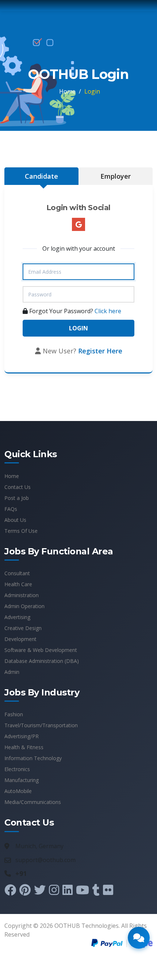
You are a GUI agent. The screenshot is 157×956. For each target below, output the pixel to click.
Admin (11, 671)
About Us (15, 519)
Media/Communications (32, 801)
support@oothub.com (45, 860)
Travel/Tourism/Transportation (41, 725)
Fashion (13, 714)
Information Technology (33, 758)
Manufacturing (21, 780)
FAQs (10, 508)
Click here (108, 311)
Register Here (100, 350)
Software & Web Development (40, 649)
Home (67, 91)
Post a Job (16, 497)
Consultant (17, 573)
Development (20, 639)
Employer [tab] (115, 176)
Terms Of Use (21, 530)
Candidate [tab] (41, 176)
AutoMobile (18, 791)
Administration (21, 595)
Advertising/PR (21, 736)
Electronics (17, 769)
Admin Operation (24, 606)
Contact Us (17, 486)
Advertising (17, 617)
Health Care (18, 584)
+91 (21, 873)
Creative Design (23, 628)
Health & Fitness (23, 747)
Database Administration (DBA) (41, 660)
